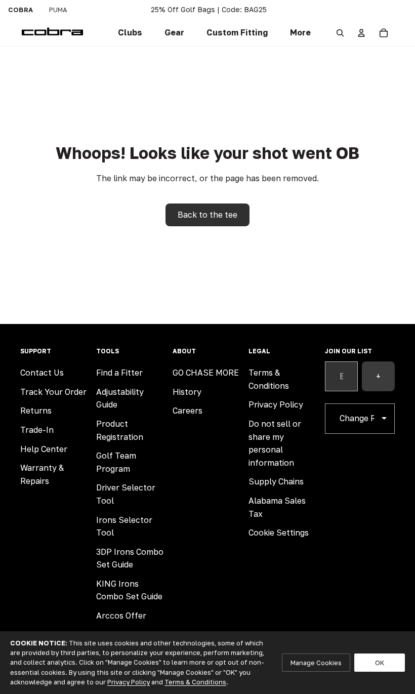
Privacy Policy (275, 404)
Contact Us (42, 373)
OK (379, 663)
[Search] (340, 33)
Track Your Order (53, 392)
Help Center (43, 449)
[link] (130, 33)
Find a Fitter (119, 373)
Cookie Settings (278, 532)
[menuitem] (300, 33)
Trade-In (37, 430)
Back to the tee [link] (207, 215)
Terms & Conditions (195, 682)
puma (58, 10)
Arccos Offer (121, 615)
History (187, 392)
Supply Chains (276, 481)
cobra (20, 10)
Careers (187, 410)
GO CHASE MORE (206, 373)
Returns (36, 410)
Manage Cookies (316, 663)
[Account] (361, 33)
